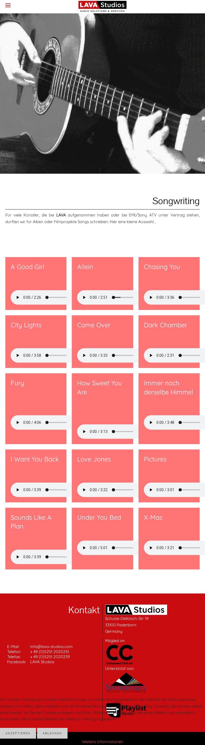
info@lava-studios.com (51, 646)
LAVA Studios (42, 661)
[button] (8, 5)
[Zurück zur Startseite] (102, 7)
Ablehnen (52, 733)
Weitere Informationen (102, 741)
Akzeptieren (18, 733)
